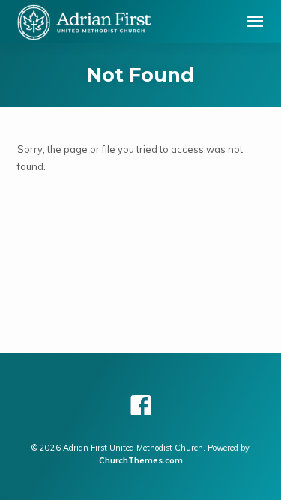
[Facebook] (140, 405)
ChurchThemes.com (141, 460)
